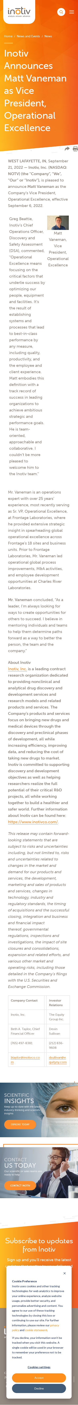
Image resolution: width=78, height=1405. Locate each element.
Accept (39, 1377)
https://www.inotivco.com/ (33, 821)
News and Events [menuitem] (28, 36)
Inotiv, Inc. (17, 668)
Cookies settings (39, 1367)
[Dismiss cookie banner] (64, 1273)
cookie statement (36, 1330)
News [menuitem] (48, 36)
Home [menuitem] (8, 36)
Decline (39, 1388)
